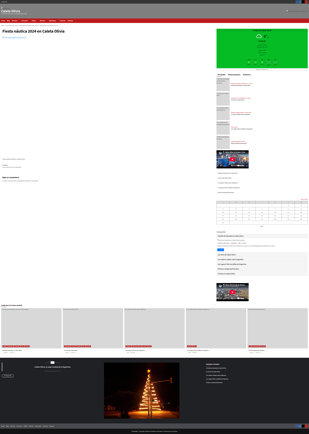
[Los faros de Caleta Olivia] (223, 94)
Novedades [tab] (221, 75)
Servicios (15, 21)
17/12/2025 (11, 352)
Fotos (247, 83)
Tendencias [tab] (247, 75)
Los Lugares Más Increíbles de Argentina (242, 129)
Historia (42, 21)
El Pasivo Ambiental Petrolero (239, 143)
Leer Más (220, 249)
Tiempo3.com (264, 69)
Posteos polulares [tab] (233, 75)
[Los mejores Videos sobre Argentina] (223, 108)
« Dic (261, 226)
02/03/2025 (194, 352)
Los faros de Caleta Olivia (237, 100)
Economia (243, 141)
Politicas (70, 21)
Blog (8, 21)
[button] (307, 21)
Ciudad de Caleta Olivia (235, 83)
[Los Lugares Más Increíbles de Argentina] (223, 123)
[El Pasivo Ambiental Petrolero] (223, 137)
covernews (167, 431)
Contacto (63, 21)
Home (3, 21)
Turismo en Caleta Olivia (226, 274)
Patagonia (233, 112)
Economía (25, 21)
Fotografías (243, 83)
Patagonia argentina (240, 112)
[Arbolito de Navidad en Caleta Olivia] (223, 81)
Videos (34, 21)
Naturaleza (52, 21)
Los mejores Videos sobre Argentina (240, 114)
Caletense (5, 352)
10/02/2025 (257, 352)
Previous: (11, 166)
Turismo (250, 83)
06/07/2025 (133, 352)
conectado (19, 181)
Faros (237, 98)
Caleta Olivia (10, 11)
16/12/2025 (73, 352)
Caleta (128, 352)
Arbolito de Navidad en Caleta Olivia (240, 85)
